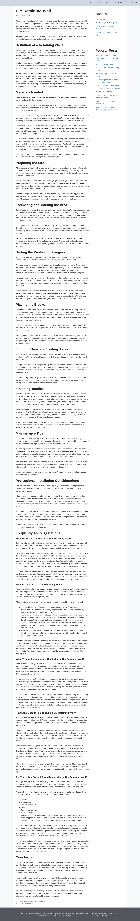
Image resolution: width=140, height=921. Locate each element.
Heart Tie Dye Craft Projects (106, 23)
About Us (135, 3)
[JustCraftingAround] (7, 3)
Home (92, 3)
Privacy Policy (112, 913)
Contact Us (102, 913)
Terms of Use (104, 915)
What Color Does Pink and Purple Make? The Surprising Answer (107, 58)
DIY (99, 3)
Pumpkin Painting (102, 19)
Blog (108, 3)
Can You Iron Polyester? (105, 92)
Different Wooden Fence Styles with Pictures (32, 901)
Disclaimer (95, 915)
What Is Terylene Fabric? (105, 64)
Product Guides (120, 3)
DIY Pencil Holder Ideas (25, 903)
